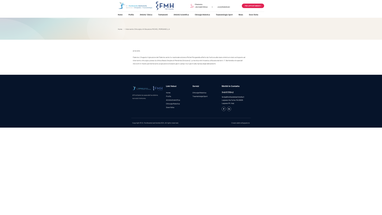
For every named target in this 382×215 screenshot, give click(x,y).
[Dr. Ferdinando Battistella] (147, 6)
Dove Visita (253, 15)
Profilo (131, 15)
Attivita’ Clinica (146, 15)
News (241, 15)
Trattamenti (163, 15)
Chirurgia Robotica (202, 15)
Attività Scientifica (181, 15)
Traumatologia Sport (224, 15)
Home (120, 15)
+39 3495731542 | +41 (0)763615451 (212, 7)
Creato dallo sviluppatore (240, 123)
